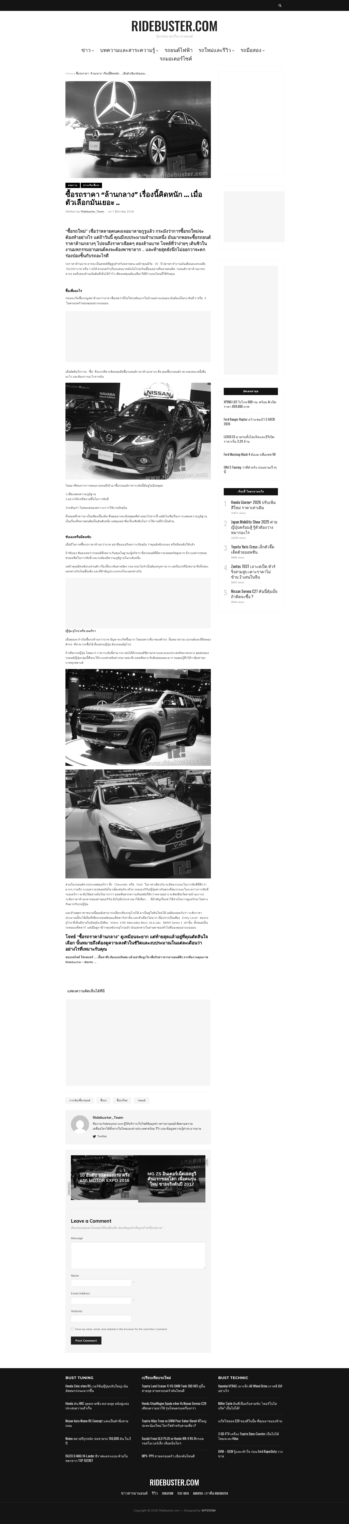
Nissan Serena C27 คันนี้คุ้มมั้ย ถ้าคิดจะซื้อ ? (254, 593)
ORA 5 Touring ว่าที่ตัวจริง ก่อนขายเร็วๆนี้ (250, 469)
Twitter (102, 1136)
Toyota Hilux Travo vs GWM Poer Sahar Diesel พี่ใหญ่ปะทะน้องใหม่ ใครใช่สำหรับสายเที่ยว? (174, 1423)
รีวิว (155, 1493)
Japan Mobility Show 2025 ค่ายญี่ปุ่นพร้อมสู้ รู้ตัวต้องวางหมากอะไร (254, 527)
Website (76, 1311)
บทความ (72, 185)
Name (75, 1275)
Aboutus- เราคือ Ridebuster (210, 1493)
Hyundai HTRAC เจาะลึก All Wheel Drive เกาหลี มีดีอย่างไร (250, 1388)
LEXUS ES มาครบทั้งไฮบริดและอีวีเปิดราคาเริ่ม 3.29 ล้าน (249, 439)
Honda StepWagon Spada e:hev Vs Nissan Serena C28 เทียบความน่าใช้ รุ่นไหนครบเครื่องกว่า (174, 1405)
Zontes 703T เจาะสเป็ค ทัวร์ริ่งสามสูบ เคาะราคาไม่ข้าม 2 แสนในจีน (253, 571)
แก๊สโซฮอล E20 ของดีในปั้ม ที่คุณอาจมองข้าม (250, 1420)
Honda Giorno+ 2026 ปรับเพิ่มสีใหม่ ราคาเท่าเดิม (253, 504)
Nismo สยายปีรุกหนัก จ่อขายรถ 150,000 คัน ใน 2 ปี (98, 1440)
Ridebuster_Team (92, 211)
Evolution (167, 1493)
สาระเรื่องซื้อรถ (91, 185)
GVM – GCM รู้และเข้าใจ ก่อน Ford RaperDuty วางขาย (250, 1453)
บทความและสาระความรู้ (127, 50)
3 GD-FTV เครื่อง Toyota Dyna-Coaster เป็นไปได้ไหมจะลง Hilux (248, 1436)
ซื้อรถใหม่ (122, 1100)
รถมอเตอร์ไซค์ (176, 59)
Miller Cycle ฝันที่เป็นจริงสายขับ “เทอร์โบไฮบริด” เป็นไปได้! (247, 1405)
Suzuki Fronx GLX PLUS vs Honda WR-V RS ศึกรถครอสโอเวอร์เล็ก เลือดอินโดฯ (173, 1440)
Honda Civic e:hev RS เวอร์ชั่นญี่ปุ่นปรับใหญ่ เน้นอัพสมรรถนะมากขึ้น (96, 1388)
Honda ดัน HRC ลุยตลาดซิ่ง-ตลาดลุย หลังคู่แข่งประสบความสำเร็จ (97, 1405)
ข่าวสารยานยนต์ (134, 1493)
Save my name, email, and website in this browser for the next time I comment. (121, 1329)
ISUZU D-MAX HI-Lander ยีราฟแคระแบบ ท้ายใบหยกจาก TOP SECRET (96, 1458)
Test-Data (183, 1493)
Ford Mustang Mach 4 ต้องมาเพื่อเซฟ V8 (250, 454)
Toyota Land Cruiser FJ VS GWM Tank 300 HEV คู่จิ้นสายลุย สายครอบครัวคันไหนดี (173, 1388)
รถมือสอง (250, 50)
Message (77, 1238)
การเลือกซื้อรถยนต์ (79, 1100)
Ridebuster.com (174, 25)
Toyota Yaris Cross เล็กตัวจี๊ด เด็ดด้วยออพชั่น (252, 549)
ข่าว (86, 50)
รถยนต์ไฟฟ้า (179, 50)
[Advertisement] (138, 336)
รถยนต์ (141, 1100)
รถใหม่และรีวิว (214, 50)
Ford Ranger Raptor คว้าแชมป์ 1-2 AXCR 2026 (249, 421)
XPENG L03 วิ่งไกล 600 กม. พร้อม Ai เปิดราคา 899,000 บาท (250, 404)
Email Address (80, 1293)
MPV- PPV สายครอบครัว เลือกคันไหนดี (168, 1456)
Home (69, 73)
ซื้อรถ (103, 1100)
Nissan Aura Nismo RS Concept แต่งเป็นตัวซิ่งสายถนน (96, 1423)
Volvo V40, (118, 922)
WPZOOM (208, 1510)
